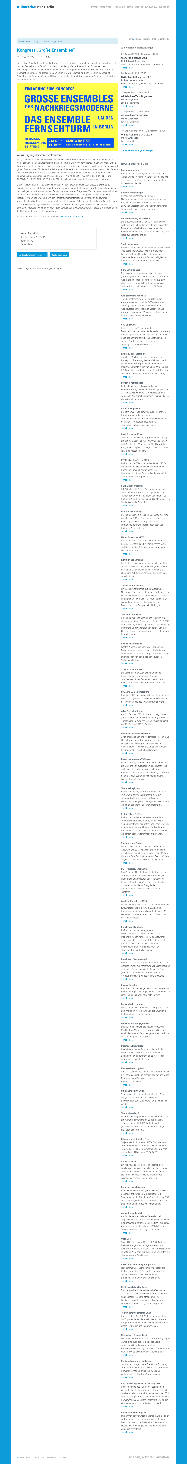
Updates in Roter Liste (132, 1045)
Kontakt (164, 7)
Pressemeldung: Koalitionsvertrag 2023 (140, 1383)
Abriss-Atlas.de (128, 1161)
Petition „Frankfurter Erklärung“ (137, 1360)
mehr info (128, 67)
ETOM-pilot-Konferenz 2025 (135, 460)
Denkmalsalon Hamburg (133, 1004)
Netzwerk (105, 7)
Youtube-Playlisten (130, 788)
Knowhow (151, 7)
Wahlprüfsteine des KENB (133, 295)
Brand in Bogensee (130, 408)
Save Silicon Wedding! (132, 485)
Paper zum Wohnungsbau (133, 1412)
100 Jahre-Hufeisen (131, 614)
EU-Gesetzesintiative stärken (135, 733)
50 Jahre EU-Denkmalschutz (135, 691)
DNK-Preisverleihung (131, 511)
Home (130, 39)
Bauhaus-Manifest (130, 170)
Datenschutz (51, 1457)
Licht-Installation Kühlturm (134, 1287)
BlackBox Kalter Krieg (132, 434)
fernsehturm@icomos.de (71, 216)
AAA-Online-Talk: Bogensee (136, 96)
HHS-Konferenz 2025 (160, 39)
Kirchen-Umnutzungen (132, 192)
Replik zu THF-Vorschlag (133, 353)
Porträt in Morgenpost (132, 382)
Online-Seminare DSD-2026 (136, 134)
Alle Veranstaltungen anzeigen (138, 150)
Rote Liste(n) (135, 7)
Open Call (126, 1238)
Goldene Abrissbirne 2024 (134, 901)
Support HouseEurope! (132, 843)
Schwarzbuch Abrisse (132, 669)
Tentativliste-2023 (130, 1113)
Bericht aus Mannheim (132, 926)
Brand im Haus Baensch (133, 1187)
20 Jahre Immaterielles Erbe (135, 1139)
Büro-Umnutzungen (130, 269)
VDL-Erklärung (128, 324)
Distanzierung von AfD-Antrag (136, 759)
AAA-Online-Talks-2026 (134, 115)
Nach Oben (25, 1457)
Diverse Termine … (130, 985)
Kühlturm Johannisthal (132, 559)
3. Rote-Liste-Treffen (131, 814)
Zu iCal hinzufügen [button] (59, 255)
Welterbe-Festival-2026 (134, 57)
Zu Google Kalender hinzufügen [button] (32, 255)
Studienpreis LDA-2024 (132, 1090)
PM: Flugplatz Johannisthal (134, 868)
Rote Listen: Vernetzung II (134, 959)
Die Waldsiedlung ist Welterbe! (136, 218)
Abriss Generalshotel (131, 1213)
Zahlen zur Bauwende (132, 585)
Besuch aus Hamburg (131, 643)
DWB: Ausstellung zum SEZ (136, 77)
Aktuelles (119, 7)
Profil (94, 7)
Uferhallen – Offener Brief (134, 1335)
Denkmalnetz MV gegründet (135, 1023)
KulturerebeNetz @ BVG (133, 1068)
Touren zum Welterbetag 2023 (136, 1312)
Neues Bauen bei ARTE (132, 537)
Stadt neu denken (130, 244)
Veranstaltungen (142, 39)
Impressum (38, 1457)
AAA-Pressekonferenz (132, 711)
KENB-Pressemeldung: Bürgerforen (138, 1264)
